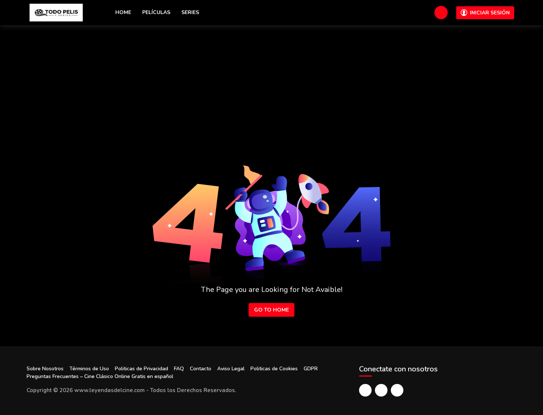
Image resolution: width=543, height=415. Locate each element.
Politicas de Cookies (274, 368)
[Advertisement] (271, 80)
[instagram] (397, 390)
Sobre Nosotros (45, 368)
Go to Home (271, 309)
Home (123, 12)
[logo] (56, 12)
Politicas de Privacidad (141, 368)
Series (190, 12)
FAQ (179, 368)
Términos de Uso (89, 368)
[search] (441, 12)
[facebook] (365, 390)
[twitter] (381, 390)
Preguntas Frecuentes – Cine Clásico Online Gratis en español (100, 376)
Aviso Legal (231, 368)
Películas (156, 12)
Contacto (200, 368)
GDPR (311, 368)
